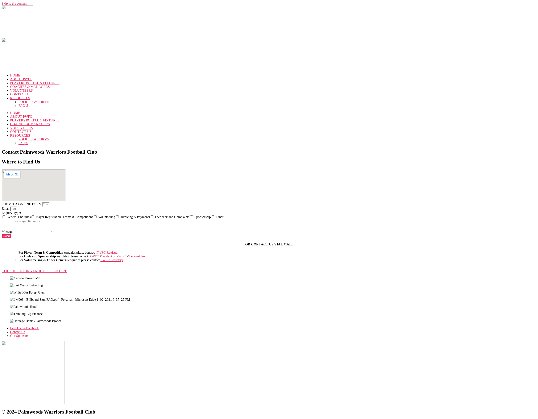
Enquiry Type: (11, 213)
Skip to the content (14, 3)
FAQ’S (23, 105)
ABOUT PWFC (21, 79)
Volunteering (106, 217)
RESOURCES (20, 98)
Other (219, 217)
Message (8, 231)
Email (6, 208)
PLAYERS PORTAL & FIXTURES (34, 83)
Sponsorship (202, 217)
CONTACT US (21, 94)
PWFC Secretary (111, 260)
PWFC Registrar (107, 252)
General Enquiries (19, 217)
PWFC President (101, 256)
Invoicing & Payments (135, 217)
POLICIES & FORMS (33, 102)
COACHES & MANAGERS (30, 86)
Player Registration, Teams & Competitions (64, 217)
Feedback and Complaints (172, 217)
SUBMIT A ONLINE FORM (22, 204)
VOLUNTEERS (21, 90)
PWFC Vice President (131, 256)
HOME (15, 75)
